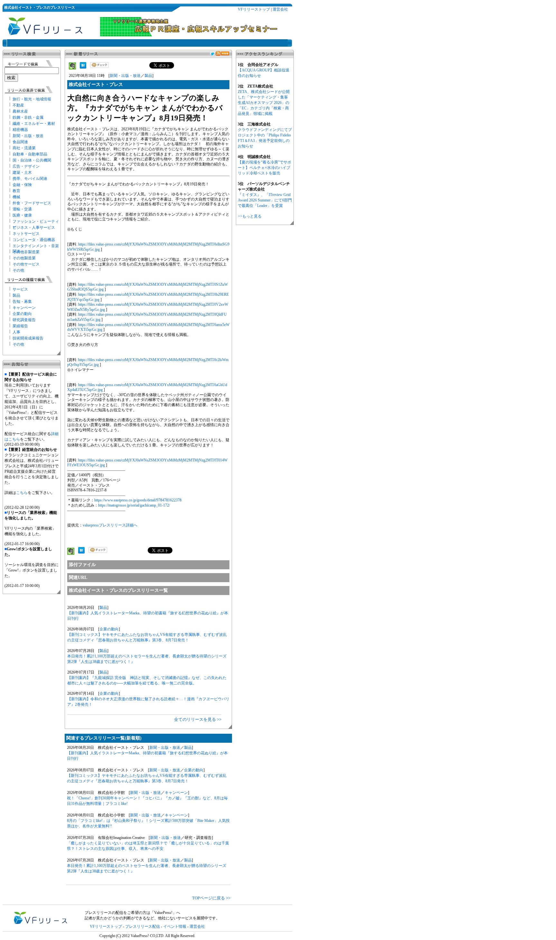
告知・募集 (22, 301)
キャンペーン (24, 307)
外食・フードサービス (32, 203)
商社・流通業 (24, 148)
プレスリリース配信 (142, 926)
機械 (16, 197)
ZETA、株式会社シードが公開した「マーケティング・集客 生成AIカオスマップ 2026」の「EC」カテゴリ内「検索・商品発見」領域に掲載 (264, 102)
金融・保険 (22, 184)
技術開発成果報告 (28, 338)
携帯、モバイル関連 (30, 178)
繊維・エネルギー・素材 (34, 123)
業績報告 (20, 326)
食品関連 (20, 142)
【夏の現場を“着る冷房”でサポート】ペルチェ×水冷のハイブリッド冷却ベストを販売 (264, 167)
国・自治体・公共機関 (32, 160)
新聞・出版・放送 (28, 136)
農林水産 (20, 111)
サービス (20, 289)
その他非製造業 (26, 252)
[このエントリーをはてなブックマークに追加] (83, 67)
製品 (16, 295)
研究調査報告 (24, 320)
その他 (18, 270)
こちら (22, 492)
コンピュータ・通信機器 (34, 239)
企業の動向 (22, 314)
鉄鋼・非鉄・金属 (28, 117)
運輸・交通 (22, 209)
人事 (16, 332)
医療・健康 (22, 215)
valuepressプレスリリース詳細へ (110, 525)
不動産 (18, 105)
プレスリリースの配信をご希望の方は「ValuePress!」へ (132, 912)
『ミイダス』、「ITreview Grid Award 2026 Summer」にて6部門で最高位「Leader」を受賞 (265, 200)
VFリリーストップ (254, 9)
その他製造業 (24, 258)
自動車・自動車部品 (30, 154)
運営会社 (280, 9)
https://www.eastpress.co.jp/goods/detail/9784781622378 (137, 500)
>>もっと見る (250, 216)
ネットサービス (26, 233)
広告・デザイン (26, 166)
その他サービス (26, 264)
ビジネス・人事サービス (34, 227)
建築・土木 (22, 172)
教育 (16, 191)
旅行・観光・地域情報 (32, 99)
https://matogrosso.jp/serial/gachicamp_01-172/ (134, 505)
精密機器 (20, 129)
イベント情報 (174, 926)
